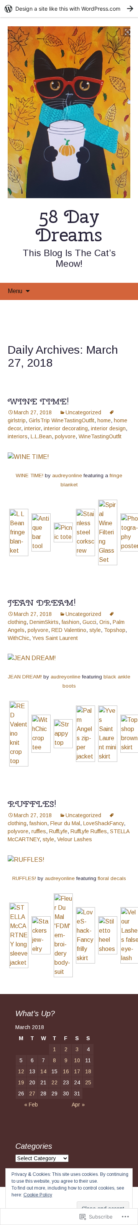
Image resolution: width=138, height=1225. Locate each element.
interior (32, 428)
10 (77, 1060)
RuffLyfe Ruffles (89, 831)
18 (88, 1071)
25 (88, 1082)
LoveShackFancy (103, 823)
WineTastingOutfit (100, 436)
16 (66, 1071)
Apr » (78, 1105)
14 (43, 1071)
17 (77, 1071)
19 (21, 1082)
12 (21, 1071)
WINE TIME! (38, 401)
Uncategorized (83, 412)
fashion (70, 622)
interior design (108, 428)
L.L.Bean (41, 436)
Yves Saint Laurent (55, 638)
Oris (104, 622)
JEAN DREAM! (42, 602)
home (104, 420)
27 (32, 1093)
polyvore (65, 436)
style (95, 630)
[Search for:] (123, 291)
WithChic (18, 638)
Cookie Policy (37, 1195)
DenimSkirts (44, 622)
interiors (18, 436)
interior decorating (66, 428)
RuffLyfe (58, 831)
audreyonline (67, 475)
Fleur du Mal (65, 823)
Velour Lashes (74, 839)
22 (54, 1082)
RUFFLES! (32, 804)
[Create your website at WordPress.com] (69, 8)
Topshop (114, 630)
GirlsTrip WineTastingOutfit (61, 420)
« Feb (31, 1105)
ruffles (38, 831)
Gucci (89, 622)
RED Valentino (68, 630)
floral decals (112, 878)
